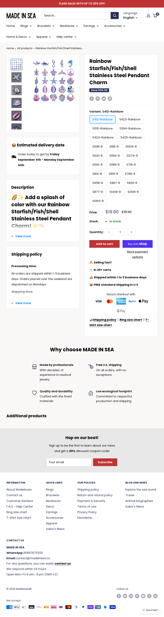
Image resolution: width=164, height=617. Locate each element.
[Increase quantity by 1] (131, 232)
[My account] (148, 15)
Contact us (14, 495)
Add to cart (104, 244)
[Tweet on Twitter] (104, 98)
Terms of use (86, 506)
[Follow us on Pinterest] (137, 595)
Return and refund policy (95, 495)
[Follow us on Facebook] (119, 595)
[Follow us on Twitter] (125, 595)
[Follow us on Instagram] (131, 595)
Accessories (113, 26)
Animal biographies (139, 501)
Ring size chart (16, 512)
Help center (65, 37)
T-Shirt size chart (18, 518)
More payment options (137, 254)
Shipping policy (88, 490)
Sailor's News (55, 529)
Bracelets (44, 26)
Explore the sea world (140, 490)
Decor (50, 506)
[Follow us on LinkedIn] (155, 595)
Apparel (41, 37)
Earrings (89, 26)
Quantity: (96, 232)
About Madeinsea (19, 490)
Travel (129, 495)
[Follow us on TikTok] (149, 595)
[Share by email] (110, 98)
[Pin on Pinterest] (97, 98)
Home (10, 26)
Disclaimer (84, 518)
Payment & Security (91, 501)
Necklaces (67, 26)
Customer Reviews (19, 501)
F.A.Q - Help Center (19, 506)
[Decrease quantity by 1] (109, 232)
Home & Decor (16, 37)
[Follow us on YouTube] (143, 595)
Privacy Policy (87, 512)
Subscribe (105, 462)
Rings (24, 26)
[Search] (115, 15)
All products (24, 48)
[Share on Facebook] (91, 98)
